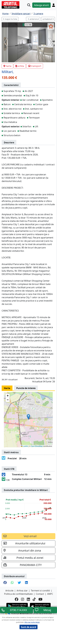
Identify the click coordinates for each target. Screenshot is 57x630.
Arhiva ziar (22, 590)
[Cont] (53, 5)
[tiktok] (34, 599)
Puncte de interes (26, 388)
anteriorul (34, 19)
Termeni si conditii (40, 590)
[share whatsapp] (12, 583)
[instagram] (22, 599)
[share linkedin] (26, 583)
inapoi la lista (10, 19)
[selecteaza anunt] (50, 26)
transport (36, 66)
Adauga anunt (41, 5)
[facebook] (16, 599)
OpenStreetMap (37, 446)
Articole (9, 590)
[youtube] (40, 599)
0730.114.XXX (18, 610)
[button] (28, 417)
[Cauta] (28, 5)
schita (21, 66)
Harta (7, 388)
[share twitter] (19, 583)
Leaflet (25, 446)
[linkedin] (28, 599)
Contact (40, 593)
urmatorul (47, 19)
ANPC (50, 593)
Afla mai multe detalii (32, 622)
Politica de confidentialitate (18, 593)
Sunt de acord (28, 626)
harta (8, 66)
